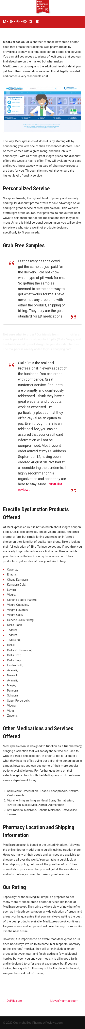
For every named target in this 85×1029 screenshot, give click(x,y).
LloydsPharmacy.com (66, 1001)
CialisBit (64, 334)
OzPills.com (12, 1001)
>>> (74, 349)
